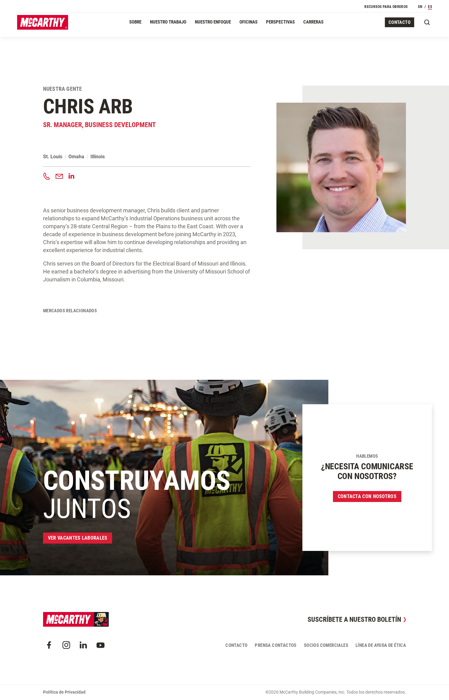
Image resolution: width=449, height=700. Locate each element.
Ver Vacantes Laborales (78, 538)
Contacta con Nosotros (367, 496)
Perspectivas (280, 22)
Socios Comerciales (326, 645)
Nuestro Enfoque (213, 22)
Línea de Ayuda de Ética (381, 645)
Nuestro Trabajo (168, 22)
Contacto (400, 22)
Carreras (313, 22)
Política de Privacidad (64, 692)
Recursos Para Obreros (385, 7)
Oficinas (248, 22)
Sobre (135, 22)
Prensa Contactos (275, 645)
